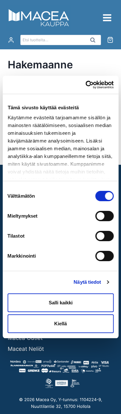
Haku (95, 41)
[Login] (11, 40)
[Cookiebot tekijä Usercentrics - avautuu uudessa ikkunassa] (86, 85)
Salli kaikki (61, 302)
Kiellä (60, 323)
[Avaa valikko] (107, 17)
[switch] (104, 216)
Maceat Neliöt (26, 349)
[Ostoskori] (110, 40)
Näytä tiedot (87, 282)
